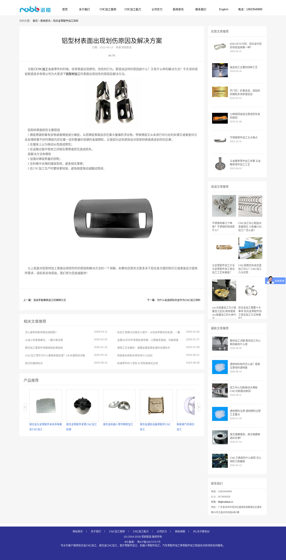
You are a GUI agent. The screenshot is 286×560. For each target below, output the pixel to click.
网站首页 (78, 531)
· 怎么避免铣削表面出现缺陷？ (65, 332)
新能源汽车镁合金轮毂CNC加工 (192, 427)
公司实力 (157, 9)
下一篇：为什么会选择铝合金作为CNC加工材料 (173, 300)
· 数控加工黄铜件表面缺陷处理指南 (65, 347)
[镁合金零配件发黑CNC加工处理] (82, 405)
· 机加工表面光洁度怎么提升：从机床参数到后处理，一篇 (158, 332)
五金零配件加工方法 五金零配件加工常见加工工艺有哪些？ (223, 269)
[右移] (199, 407)
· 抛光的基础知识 (65, 363)
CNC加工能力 (133, 9)
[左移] (25, 407)
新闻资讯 (178, 9)
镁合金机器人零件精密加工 (118, 424)
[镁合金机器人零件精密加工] (119, 405)
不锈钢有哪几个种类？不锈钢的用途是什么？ (223, 227)
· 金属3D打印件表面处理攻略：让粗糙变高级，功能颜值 (158, 340)
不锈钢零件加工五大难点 (244, 137)
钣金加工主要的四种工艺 (244, 67)
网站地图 (180, 531)
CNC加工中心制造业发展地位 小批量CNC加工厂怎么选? (250, 227)
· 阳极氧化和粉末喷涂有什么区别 (158, 355)
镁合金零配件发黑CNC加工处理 (81, 427)
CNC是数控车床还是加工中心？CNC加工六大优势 (250, 269)
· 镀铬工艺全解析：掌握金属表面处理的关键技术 (158, 347)
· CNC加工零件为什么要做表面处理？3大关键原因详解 (65, 355)
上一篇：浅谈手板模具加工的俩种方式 (44, 300)
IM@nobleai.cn (225, 502)
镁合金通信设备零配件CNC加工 (155, 427)
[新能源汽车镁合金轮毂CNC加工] (193, 405)
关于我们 (84, 9)
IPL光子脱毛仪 (201, 531)
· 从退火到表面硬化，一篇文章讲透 (65, 340)
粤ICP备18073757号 (149, 542)
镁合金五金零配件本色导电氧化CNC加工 (45, 427)
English (223, 9)
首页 (65, 9)
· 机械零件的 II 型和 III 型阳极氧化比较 (158, 363)
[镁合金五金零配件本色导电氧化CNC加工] (45, 405)
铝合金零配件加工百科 (65, 20)
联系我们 (200, 9)
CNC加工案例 (108, 9)
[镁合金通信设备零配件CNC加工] (156, 405)
